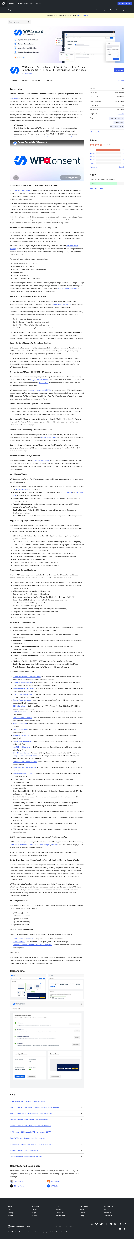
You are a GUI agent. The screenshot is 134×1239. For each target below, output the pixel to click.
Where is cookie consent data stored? (24, 1150)
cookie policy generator (40, 460)
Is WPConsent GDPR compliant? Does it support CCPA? (30, 1132)
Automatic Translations (21, 735)
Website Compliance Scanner (23, 688)
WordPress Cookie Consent (23, 773)
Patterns (34, 1216)
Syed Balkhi (28, 73)
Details (14, 80)
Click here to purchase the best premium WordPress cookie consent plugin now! (43, 137)
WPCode (61, 289)
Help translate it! (82, 15)
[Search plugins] (29, 22)
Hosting (10, 1212)
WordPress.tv (61, 1216)
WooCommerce (66, 492)
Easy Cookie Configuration (22, 694)
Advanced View (95, 132)
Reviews (25, 80)
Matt (106, 1209)
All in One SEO (33, 845)
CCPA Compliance (19, 712)
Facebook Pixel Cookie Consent (25, 762)
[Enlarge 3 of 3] (81, 1004)
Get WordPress (124, 3)
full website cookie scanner (61, 304)
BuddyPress (109, 1216)
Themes (34, 1209)
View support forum (97, 188)
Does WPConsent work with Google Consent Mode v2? (30, 1126)
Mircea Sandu (19, 1186)
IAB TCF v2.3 (43, 383)
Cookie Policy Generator (22, 700)
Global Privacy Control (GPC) (40, 390)
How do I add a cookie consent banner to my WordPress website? (34, 1107)
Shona (29, 1226)
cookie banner (119, 118)
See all (121, 167)
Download (119, 70)
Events (82, 1209)
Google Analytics (22, 489)
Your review (94, 167)
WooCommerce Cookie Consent (24, 768)
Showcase (35, 1206)
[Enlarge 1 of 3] (44, 977)
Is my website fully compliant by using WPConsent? (28, 1101)
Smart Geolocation (20, 724)
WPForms (23, 845)
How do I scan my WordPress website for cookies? (29, 1120)
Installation (36, 80)
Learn (58, 1206)
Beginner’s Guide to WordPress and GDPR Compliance (32, 945)
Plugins (34, 1212)
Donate (83, 1212)
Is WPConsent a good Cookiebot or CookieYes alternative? (31, 1144)
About (10, 1206)
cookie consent (118, 122)
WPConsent (14, 99)
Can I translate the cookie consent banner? (26, 1157)
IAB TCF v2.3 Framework (22, 747)
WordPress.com (110, 1206)
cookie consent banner (22, 190)
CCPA (111, 118)
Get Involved (84, 1206)
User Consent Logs (20, 729)
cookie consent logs (48, 438)
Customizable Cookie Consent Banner (27, 677)
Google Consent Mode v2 (39, 380)
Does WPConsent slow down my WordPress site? (28, 1138)
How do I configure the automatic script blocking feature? (31, 1113)
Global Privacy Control (21, 753)
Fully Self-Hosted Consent (22, 718)
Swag (82, 1216)
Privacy (10, 1216)
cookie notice (114, 126)
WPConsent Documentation (23, 939)
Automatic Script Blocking (22, 682)
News (9, 1209)
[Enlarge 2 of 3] (81, 977)
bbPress (107, 1212)
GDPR (121, 126)
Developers (60, 1212)
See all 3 (121, 114)
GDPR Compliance (19, 706)
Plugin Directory (13, 10)
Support (121, 80)
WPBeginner (14, 845)
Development (49, 80)
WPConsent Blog (19, 942)
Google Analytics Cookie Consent (25, 756)
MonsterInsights (71, 289)
